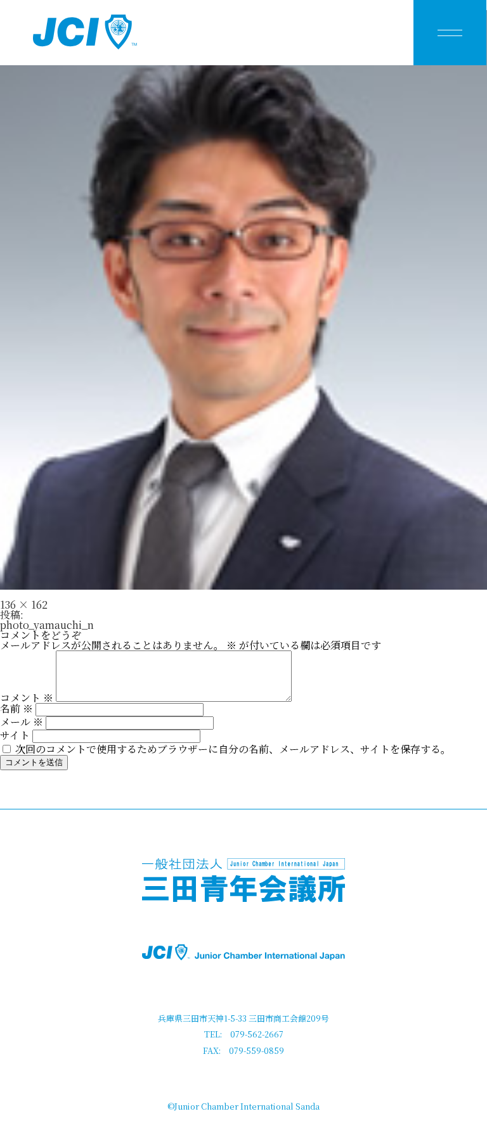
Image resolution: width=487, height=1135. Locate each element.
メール (21, 721)
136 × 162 (24, 604)
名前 (16, 708)
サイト (15, 735)
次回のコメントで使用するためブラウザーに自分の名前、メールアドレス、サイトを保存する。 (233, 749)
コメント (26, 697)
